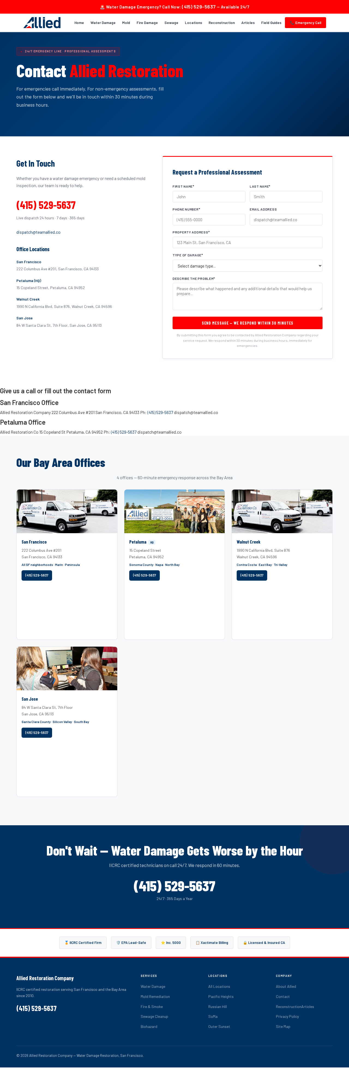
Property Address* (191, 232)
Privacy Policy (287, 1016)
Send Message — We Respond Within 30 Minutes (248, 322)
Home (79, 22)
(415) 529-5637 (199, 7)
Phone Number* (186, 209)
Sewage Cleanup (154, 1016)
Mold (126, 22)
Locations (193, 22)
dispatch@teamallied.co (38, 232)
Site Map (283, 1026)
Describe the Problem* (194, 278)
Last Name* (260, 186)
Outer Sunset (219, 1026)
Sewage (171, 22)
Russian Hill (217, 1006)
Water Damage (103, 22)
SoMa (213, 1016)
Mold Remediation (155, 996)
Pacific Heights (221, 996)
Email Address (263, 209)
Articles (248, 22)
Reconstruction (222, 22)
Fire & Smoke (152, 1006)
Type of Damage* (188, 255)
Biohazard (149, 1026)
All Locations (219, 986)
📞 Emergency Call (305, 22)
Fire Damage (147, 22)
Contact (283, 996)
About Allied (286, 986)
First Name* (183, 186)
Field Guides (271, 22)
